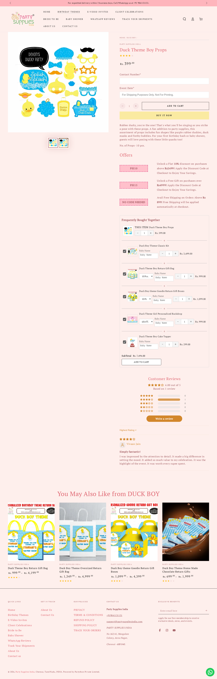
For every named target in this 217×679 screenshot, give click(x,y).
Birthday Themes (18, 615)
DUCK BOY (131, 38)
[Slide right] (206, 3)
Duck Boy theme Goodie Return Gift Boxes (161, 291)
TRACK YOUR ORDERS (87, 630)
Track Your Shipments (21, 645)
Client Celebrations (20, 625)
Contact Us (47, 615)
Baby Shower (16, 635)
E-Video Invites (17, 620)
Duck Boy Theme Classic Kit (154, 245)
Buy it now (164, 115)
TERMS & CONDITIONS (88, 615)
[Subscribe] (207, 610)
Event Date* (127, 88)
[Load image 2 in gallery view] (63, 143)
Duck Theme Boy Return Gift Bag (156, 268)
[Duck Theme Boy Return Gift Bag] (31, 532)
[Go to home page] (23, 19)
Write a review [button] (164, 418)
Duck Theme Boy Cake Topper (155, 336)
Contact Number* (130, 74)
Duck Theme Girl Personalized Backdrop (160, 313)
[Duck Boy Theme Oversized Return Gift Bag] (82, 532)
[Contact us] (210, 672)
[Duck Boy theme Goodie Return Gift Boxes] (134, 532)
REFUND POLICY (84, 620)
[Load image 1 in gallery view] (53, 143)
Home (122, 38)
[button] (184, 19)
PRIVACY (79, 610)
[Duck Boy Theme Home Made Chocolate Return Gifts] (185, 532)
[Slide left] (10, 3)
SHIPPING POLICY (85, 625)
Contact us (14, 656)
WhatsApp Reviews (19, 640)
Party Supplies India (130, 44)
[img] (127, 439)
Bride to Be (15, 630)
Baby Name (144, 250)
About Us (13, 651)
